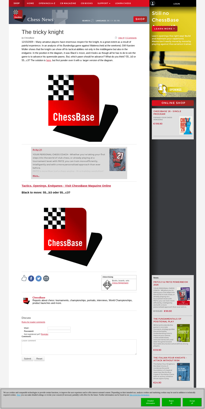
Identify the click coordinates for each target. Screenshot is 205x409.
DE (108, 21)
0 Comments (131, 38)
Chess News (40, 19)
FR (118, 21)
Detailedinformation (150, 402)
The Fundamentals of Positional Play (167, 320)
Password (28, 331)
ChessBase (39, 297)
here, (49, 60)
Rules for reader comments (33, 322)
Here (18, 395)
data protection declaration (139, 395)
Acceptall (192, 402)
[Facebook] (31, 278)
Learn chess (123, 3)
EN (112, 21)
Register (44, 334)
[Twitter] (38, 278)
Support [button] (103, 3)
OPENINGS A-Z (47, 3)
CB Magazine (68, 3)
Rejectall (171, 402)
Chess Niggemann (120, 283)
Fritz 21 (37, 150)
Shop (17, 3)
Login (176, 4)
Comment (26, 336)
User (26, 328)
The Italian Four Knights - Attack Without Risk (170, 359)
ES (115, 21)
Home (30, 3)
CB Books (87, 3)
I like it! (121, 38)
